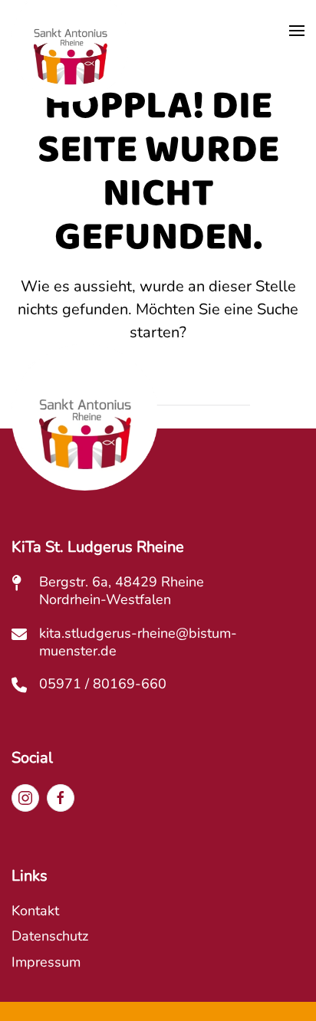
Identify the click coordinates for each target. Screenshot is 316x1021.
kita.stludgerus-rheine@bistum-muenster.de (138, 642)
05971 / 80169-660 (102, 684)
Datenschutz (50, 936)
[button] (296, 30)
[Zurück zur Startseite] (70, 58)
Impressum (46, 962)
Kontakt (35, 910)
